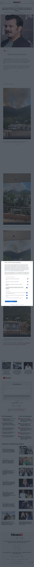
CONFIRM (11, 301)
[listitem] (17, 291)
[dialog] (17, 283)
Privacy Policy (22, 304)
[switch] (27, 278)
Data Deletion (12, 304)
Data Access (17, 304)
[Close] (31, 262)
